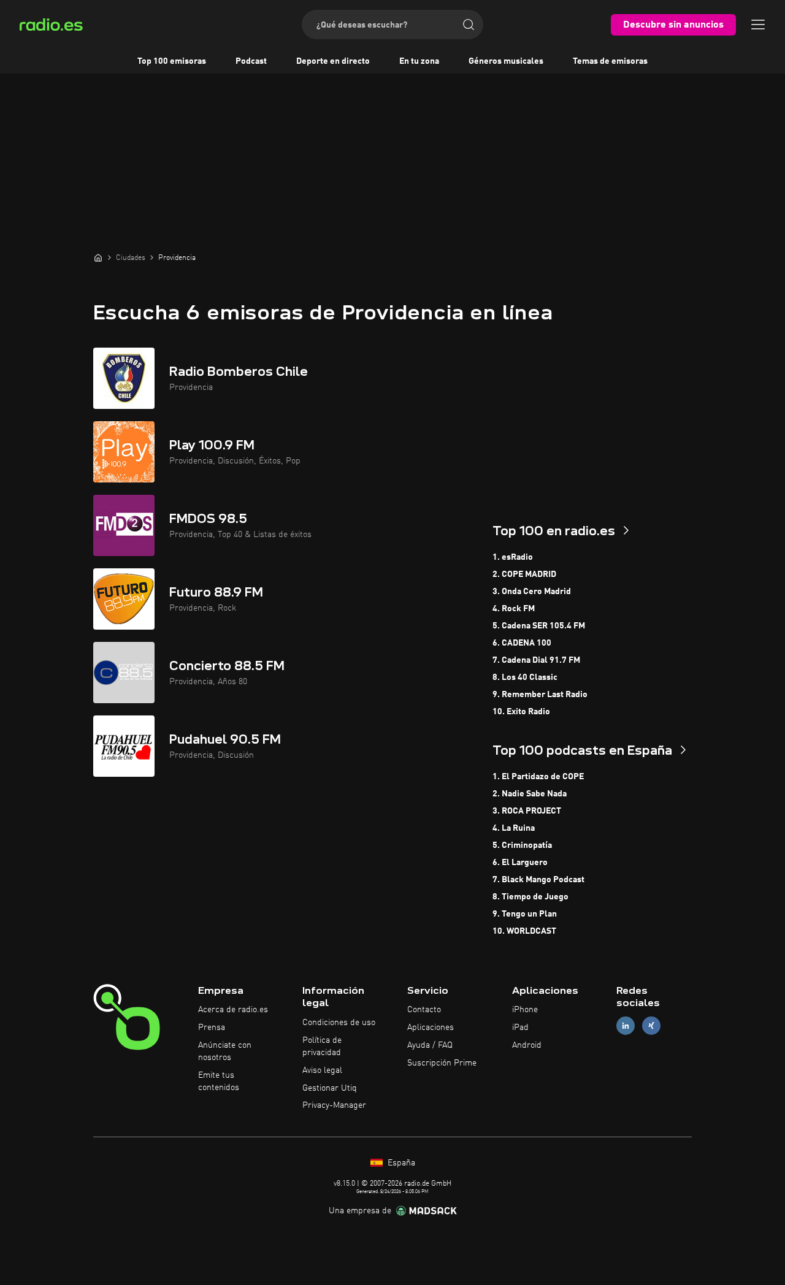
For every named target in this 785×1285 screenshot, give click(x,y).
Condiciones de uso (338, 1022)
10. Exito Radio (521, 711)
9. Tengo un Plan (524, 914)
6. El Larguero (520, 862)
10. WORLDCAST (524, 931)
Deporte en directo (333, 61)
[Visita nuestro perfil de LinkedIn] (625, 1026)
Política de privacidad (322, 1046)
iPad (520, 1027)
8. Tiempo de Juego (530, 897)
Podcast (251, 61)
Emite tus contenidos (218, 1081)
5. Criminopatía (522, 845)
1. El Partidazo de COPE (538, 776)
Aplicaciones (430, 1027)
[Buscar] (468, 24)
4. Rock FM (513, 608)
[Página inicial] (98, 257)
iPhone (525, 1009)
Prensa (211, 1027)
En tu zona (419, 61)
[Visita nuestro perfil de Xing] (651, 1026)
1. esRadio (512, 557)
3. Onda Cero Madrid (531, 591)
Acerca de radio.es (233, 1009)
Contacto (424, 1009)
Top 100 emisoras (171, 61)
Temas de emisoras (610, 61)
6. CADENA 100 (521, 643)
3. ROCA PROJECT (526, 811)
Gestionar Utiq (329, 1088)
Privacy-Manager (334, 1105)
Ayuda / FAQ (430, 1045)
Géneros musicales (506, 61)
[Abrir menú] (758, 24)
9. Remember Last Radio (540, 694)
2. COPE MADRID (524, 574)
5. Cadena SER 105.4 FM (538, 626)
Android (527, 1045)
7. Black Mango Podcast (538, 879)
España (400, 1163)
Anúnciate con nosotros (224, 1051)
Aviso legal (322, 1070)
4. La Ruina (513, 828)
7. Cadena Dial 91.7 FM (536, 660)
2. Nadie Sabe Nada (529, 794)
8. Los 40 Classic (524, 677)
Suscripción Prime (442, 1063)
